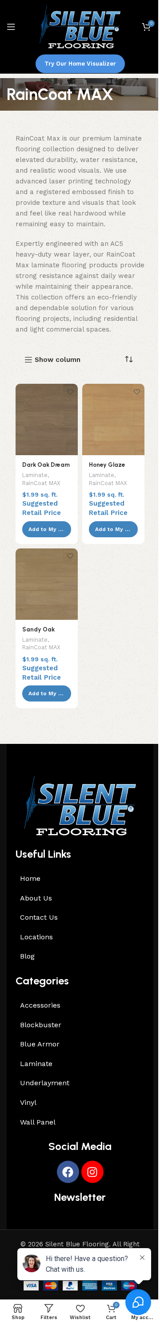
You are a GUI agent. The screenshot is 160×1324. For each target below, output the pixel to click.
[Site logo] (79, 26)
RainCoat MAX (41, 483)
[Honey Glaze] (113, 419)
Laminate (35, 475)
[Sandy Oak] (47, 584)
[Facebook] (68, 1172)
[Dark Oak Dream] (47, 419)
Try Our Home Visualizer (80, 63)
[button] (46, 529)
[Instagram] (92, 1172)
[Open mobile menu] (11, 27)
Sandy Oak (38, 629)
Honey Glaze (107, 464)
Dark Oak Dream (46, 464)
